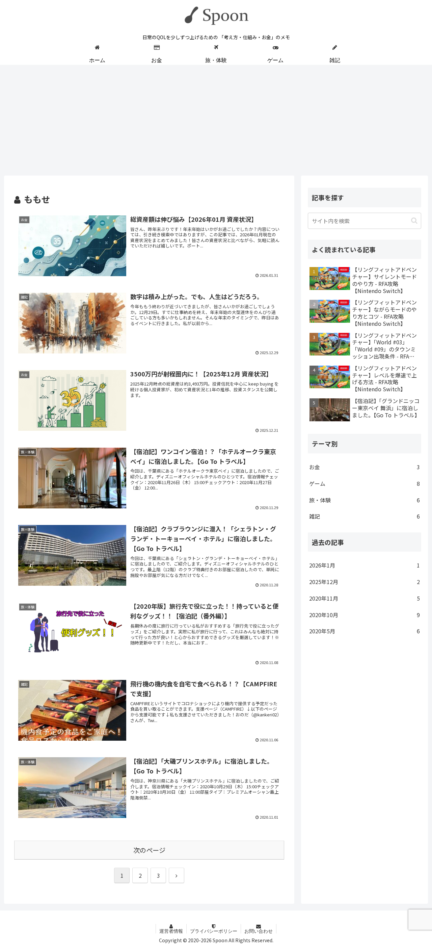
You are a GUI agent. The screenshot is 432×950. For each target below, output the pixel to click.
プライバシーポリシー (213, 931)
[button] (414, 220)
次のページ (149, 850)
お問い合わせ (258, 931)
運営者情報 (171, 931)
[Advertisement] (216, 120)
